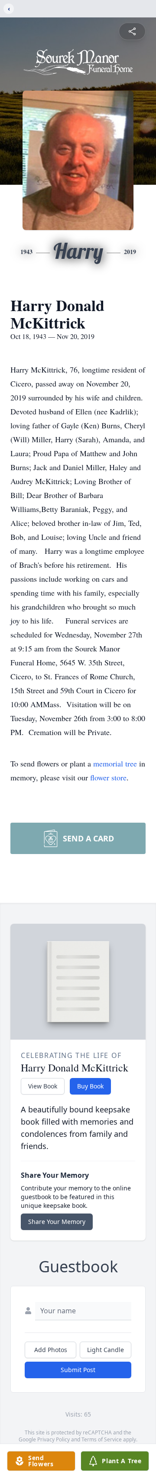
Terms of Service (101, 1439)
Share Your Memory (56, 1221)
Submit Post (78, 1370)
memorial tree (115, 763)
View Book (42, 1086)
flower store (108, 777)
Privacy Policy (53, 1439)
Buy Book (90, 1086)
